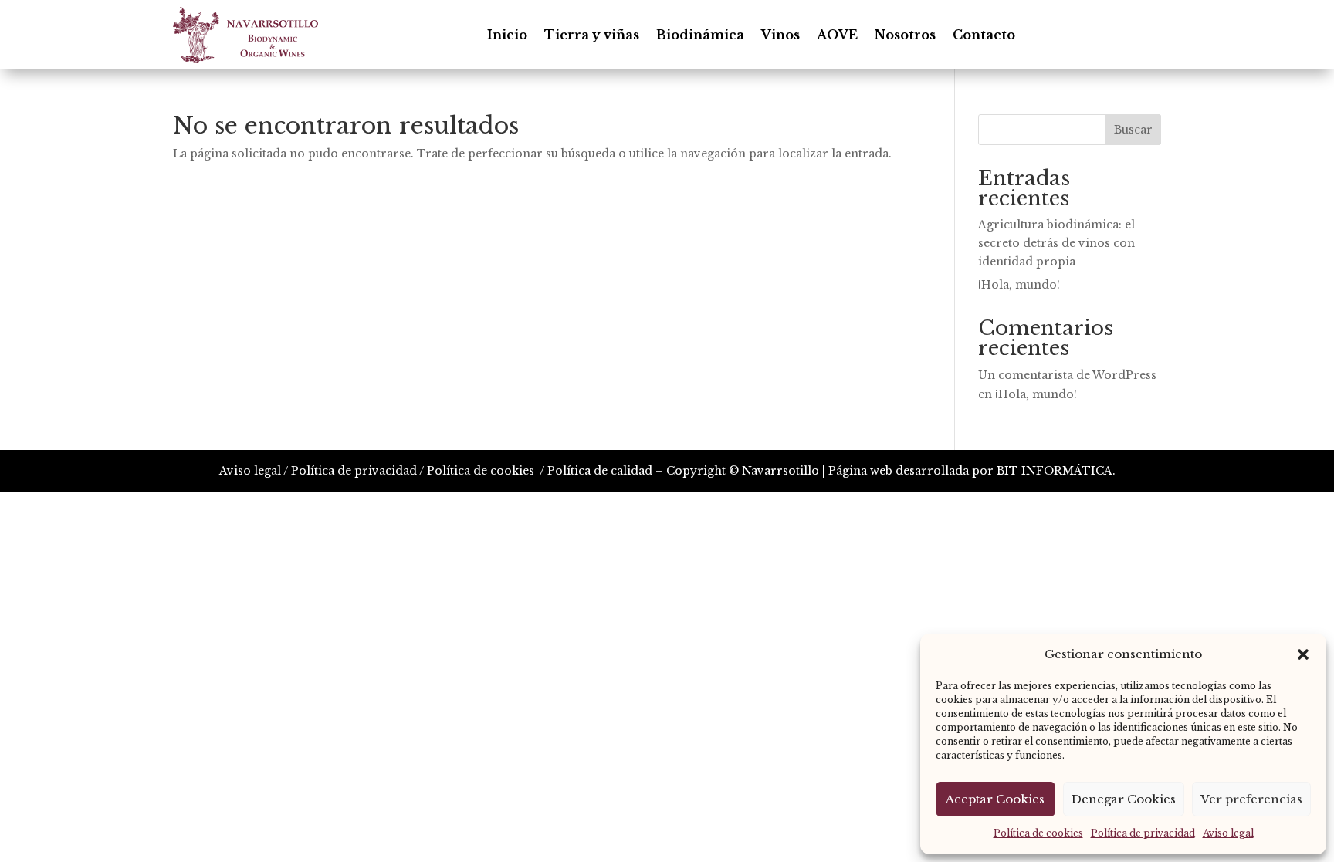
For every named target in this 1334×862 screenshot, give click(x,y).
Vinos (780, 34)
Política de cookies (1038, 833)
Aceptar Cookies (995, 799)
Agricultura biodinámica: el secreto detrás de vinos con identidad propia (1056, 243)
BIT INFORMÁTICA (1054, 471)
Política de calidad (599, 471)
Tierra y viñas (591, 34)
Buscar (1133, 130)
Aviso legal (1228, 833)
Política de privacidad (1143, 833)
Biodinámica (700, 34)
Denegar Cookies (1124, 799)
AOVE (837, 34)
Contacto (984, 34)
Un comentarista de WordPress (1067, 375)
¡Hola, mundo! (1019, 285)
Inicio (507, 34)
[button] (1303, 654)
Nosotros (905, 34)
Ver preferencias (1251, 799)
